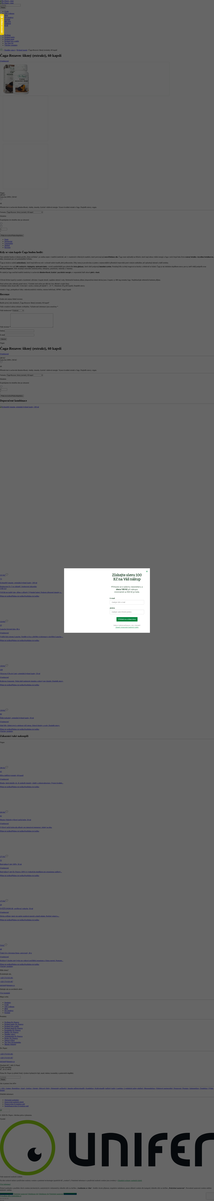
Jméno (112, 608)
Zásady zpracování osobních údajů (127, 627)
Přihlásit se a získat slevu (127, 619)
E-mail (112, 598)
